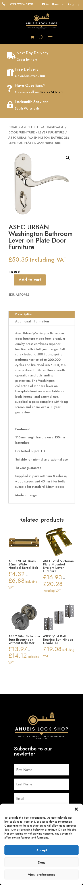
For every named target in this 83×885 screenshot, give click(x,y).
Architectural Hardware (42, 127)
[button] (76, 809)
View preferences (41, 874)
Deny (41, 862)
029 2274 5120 (51, 92)
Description (24, 314)
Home (13, 127)
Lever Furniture (51, 132)
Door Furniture (21, 132)
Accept (41, 850)
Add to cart (30, 280)
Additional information (32, 321)
